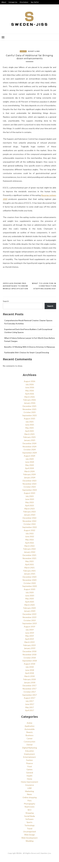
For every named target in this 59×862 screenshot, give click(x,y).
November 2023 (29, 484)
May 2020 (29, 598)
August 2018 (29, 664)
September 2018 (29, 660)
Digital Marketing (29, 748)
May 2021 (29, 561)
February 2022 (29, 549)
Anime (29, 723)
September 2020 (29, 586)
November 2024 (29, 446)
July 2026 (30, 384)
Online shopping (30, 797)
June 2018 (29, 670)
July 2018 (30, 667)
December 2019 (29, 614)
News (29, 794)
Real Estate (29, 806)
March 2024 (29, 471)
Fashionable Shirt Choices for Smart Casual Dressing (26, 352)
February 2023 (29, 511)
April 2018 (29, 673)
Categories (13, 2)
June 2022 (29, 536)
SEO (29, 810)
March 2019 (29, 642)
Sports (29, 822)
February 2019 (29, 645)
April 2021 (29, 564)
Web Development (29, 838)
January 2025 (29, 440)
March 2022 (29, 546)
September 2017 (29, 695)
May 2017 (29, 707)
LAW (29, 788)
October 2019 (29, 620)
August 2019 (29, 626)
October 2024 (29, 449)
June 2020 (29, 595)
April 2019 (29, 639)
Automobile (30, 729)
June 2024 (29, 462)
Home (29, 779)
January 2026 (29, 403)
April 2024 (29, 468)
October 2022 (29, 524)
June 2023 (29, 499)
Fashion (29, 760)
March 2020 (29, 605)
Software (29, 819)
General (29, 772)
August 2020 (29, 589)
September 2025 (29, 415)
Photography (29, 803)
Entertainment (29, 757)
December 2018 (29, 651)
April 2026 (29, 394)
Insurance (29, 785)
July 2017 (30, 701)
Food (29, 766)
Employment (29, 754)
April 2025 (29, 431)
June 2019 (29, 633)
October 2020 (29, 583)
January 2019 (29, 648)
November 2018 (29, 654)
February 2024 (29, 474)
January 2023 (29, 515)
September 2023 (29, 490)
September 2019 (29, 623)
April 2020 (29, 602)
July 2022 (30, 533)
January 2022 (29, 552)
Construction (29, 741)
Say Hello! (35, 2)
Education (29, 751)
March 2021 (29, 567)
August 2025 (29, 418)
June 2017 (29, 704)
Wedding (29, 841)
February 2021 (29, 571)
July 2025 (30, 421)
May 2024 (29, 465)
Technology (29, 825)
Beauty (29, 732)
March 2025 (29, 434)
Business (29, 735)
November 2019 (29, 617)
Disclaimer (24, 2)
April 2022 (29, 543)
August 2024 (29, 456)
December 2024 (29, 443)
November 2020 (29, 580)
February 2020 (29, 608)
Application (29, 726)
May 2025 (29, 428)
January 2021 (29, 574)
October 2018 (29, 657)
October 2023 (29, 487)
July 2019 (30, 629)
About (4, 2)
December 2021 (29, 555)
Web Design (29, 834)
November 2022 (29, 521)
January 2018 (29, 682)
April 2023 (29, 505)
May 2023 (29, 502)
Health (23, 51)
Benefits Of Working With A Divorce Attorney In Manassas (29, 347)
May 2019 (29, 636)
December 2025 (29, 406)
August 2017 (29, 698)
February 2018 (29, 679)
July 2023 (30, 496)
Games (29, 769)
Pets (29, 800)
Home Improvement (29, 782)
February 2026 (29, 400)
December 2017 (29, 685)
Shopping (30, 813)
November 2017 (29, 688)
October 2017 (29, 692)
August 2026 (29, 381)
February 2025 (29, 437)
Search (6, 301)
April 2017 (29, 710)
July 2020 (30, 592)
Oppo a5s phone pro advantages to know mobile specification (15, 286)
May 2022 (29, 539)
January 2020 (29, 611)
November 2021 (29, 558)
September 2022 (29, 527)
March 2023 (29, 508)
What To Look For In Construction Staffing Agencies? (44, 286)
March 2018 (29, 676)
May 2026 (29, 390)
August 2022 (29, 530)
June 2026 (29, 387)
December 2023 (29, 480)
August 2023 (29, 493)
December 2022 (29, 518)
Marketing (29, 791)
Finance (29, 763)
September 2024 (29, 452)
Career (30, 738)
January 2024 (29, 477)
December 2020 (29, 577)
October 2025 (29, 412)
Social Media (29, 816)
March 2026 (29, 397)
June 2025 (29, 424)
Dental (29, 744)
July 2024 (30, 459)
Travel (29, 828)
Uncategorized (29, 831)
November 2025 (29, 409)
